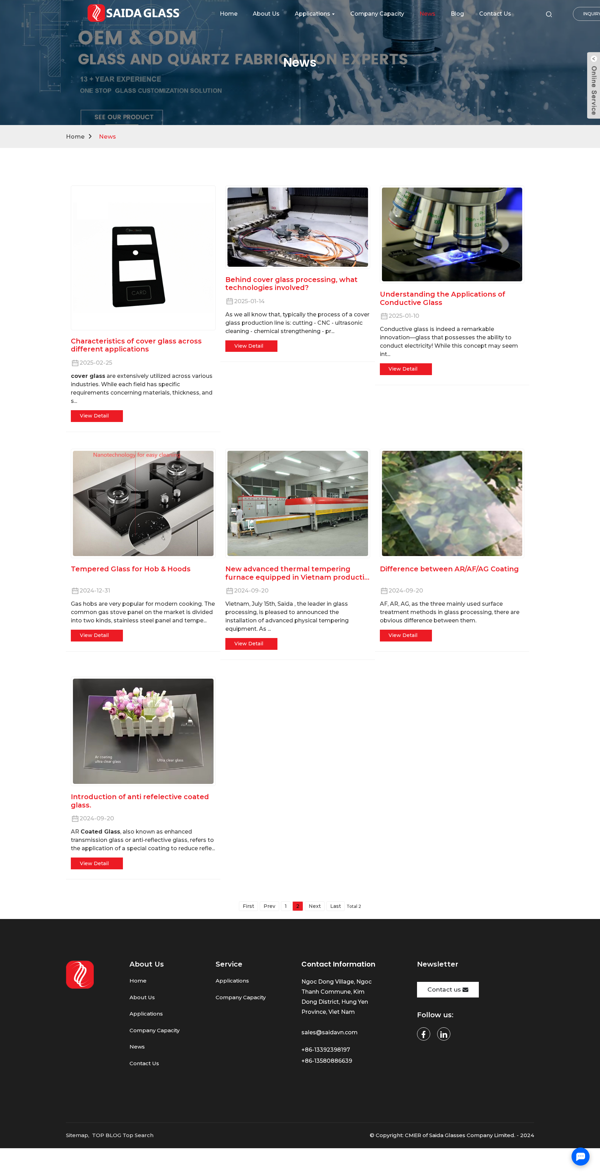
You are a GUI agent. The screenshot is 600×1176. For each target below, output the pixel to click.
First (248, 906)
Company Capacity (155, 1030)
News (107, 136)
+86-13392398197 (325, 1049)
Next (315, 906)
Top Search (138, 1135)
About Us (142, 997)
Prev (269, 906)
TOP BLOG (107, 1135)
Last (335, 906)
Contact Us (144, 1063)
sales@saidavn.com (330, 1032)
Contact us (444, 989)
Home (75, 136)
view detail (94, 416)
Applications (146, 1013)
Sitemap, (78, 1135)
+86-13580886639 (327, 1061)
